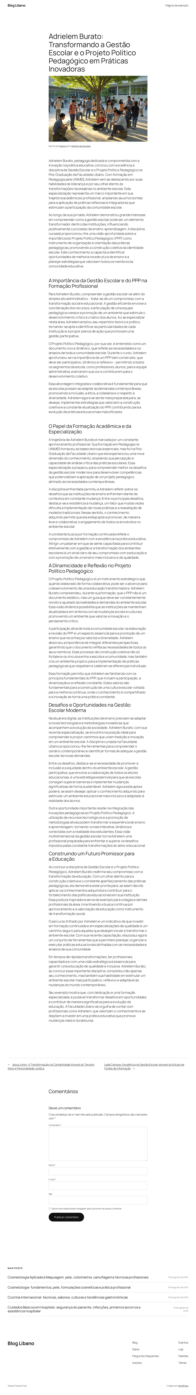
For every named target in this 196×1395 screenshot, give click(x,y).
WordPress (183, 1385)
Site (50, 1194)
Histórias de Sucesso (81, 146)
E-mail (52, 1179)
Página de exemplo (177, 5)
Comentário (55, 1125)
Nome (52, 1165)
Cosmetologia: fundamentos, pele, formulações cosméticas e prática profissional (69, 1287)
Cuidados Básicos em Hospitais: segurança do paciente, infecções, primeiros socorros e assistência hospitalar (74, 1309)
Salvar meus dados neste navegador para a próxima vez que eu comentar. (87, 1208)
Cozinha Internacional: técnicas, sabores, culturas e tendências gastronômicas (68, 1297)
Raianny (63, 146)
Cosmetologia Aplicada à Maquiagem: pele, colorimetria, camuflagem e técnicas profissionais (78, 1277)
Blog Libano (16, 5)
